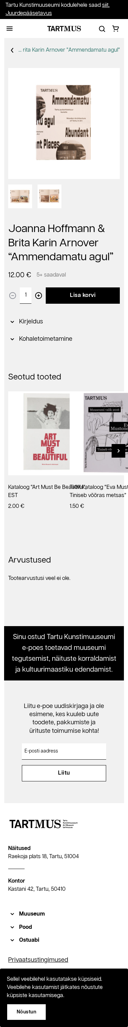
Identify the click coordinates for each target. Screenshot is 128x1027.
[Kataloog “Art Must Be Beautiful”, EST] (50, 433)
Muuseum (32, 914)
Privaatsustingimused (38, 960)
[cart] (116, 28)
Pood (25, 927)
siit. (106, 5)
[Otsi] (102, 28)
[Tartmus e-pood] (64, 28)
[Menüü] (9, 28)
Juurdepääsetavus (28, 13)
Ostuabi (29, 940)
